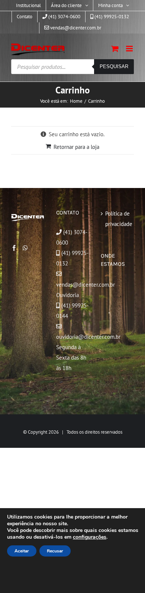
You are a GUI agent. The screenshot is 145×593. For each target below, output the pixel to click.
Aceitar (21, 551)
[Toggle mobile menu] (130, 48)
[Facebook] (14, 248)
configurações (89, 537)
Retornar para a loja (76, 146)
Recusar (55, 551)
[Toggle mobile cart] (115, 48)
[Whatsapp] (25, 248)
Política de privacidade (117, 218)
